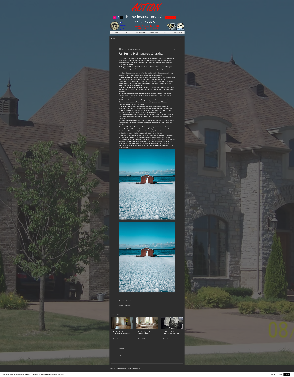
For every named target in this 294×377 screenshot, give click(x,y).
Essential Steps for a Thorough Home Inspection (121, 332)
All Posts (113, 38)
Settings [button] (273, 374)
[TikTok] (121, 17)
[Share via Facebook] (119, 300)
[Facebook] (117, 17)
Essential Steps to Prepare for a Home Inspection (147, 332)
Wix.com (138, 368)
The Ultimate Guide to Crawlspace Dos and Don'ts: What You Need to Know (171, 333)
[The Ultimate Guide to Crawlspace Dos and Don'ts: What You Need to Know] (172, 323)
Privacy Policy (60, 374)
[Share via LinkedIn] (127, 300)
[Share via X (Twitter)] (123, 300)
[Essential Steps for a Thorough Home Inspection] (122, 323)
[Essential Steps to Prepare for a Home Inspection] (147, 323)
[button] (181, 38)
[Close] (292, 374)
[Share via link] (130, 300)
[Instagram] (114, 17)
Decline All (279, 374)
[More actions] (174, 49)
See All (181, 314)
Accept (287, 374)
